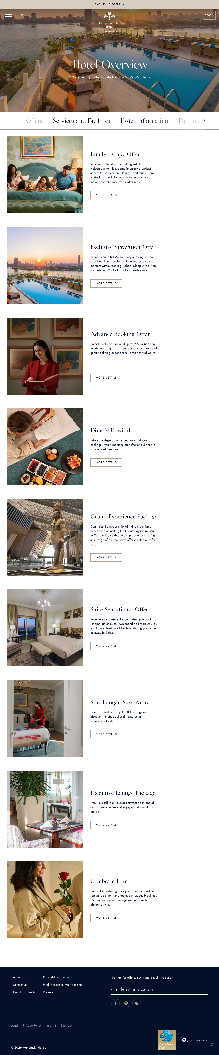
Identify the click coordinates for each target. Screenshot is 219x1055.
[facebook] (115, 1003)
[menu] (8, 15)
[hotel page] (109, 15)
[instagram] (136, 1003)
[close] (123, 4)
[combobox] (25, 15)
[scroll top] (213, 1047)
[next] (201, 120)
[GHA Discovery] (195, 1040)
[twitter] (126, 1003)
